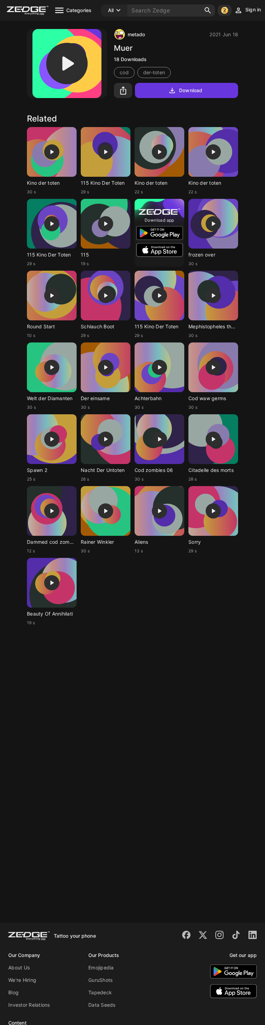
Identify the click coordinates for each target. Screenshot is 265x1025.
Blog (13, 992)
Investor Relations (29, 1005)
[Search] (208, 10)
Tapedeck (100, 992)
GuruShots (100, 980)
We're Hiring (22, 980)
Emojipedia (101, 967)
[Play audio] (67, 63)
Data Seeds (102, 1005)
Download (190, 90)
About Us (19, 967)
